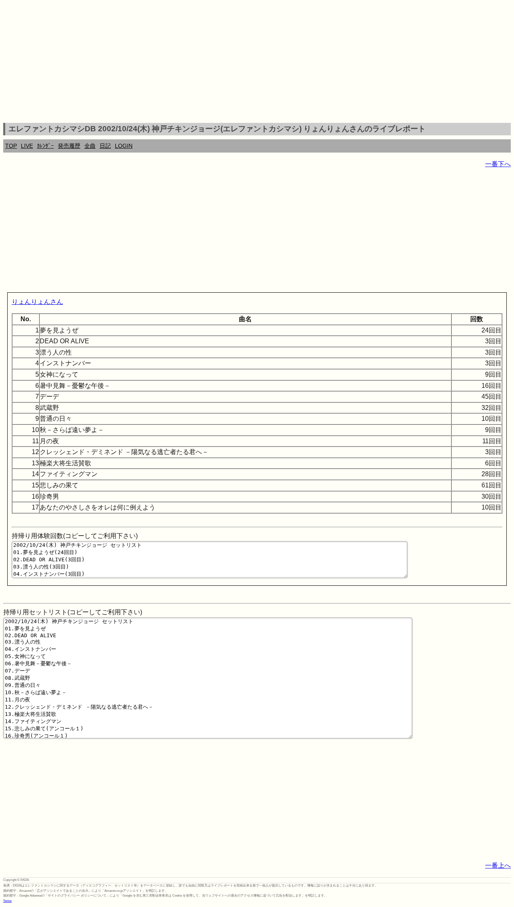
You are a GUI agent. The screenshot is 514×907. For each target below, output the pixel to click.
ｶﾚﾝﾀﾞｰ (45, 146)
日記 (105, 146)
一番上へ (498, 865)
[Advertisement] (257, 62)
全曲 (90, 146)
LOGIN (124, 146)
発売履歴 (69, 146)
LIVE (27, 146)
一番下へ (498, 164)
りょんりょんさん (37, 301)
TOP (11, 146)
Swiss (7, 901)
